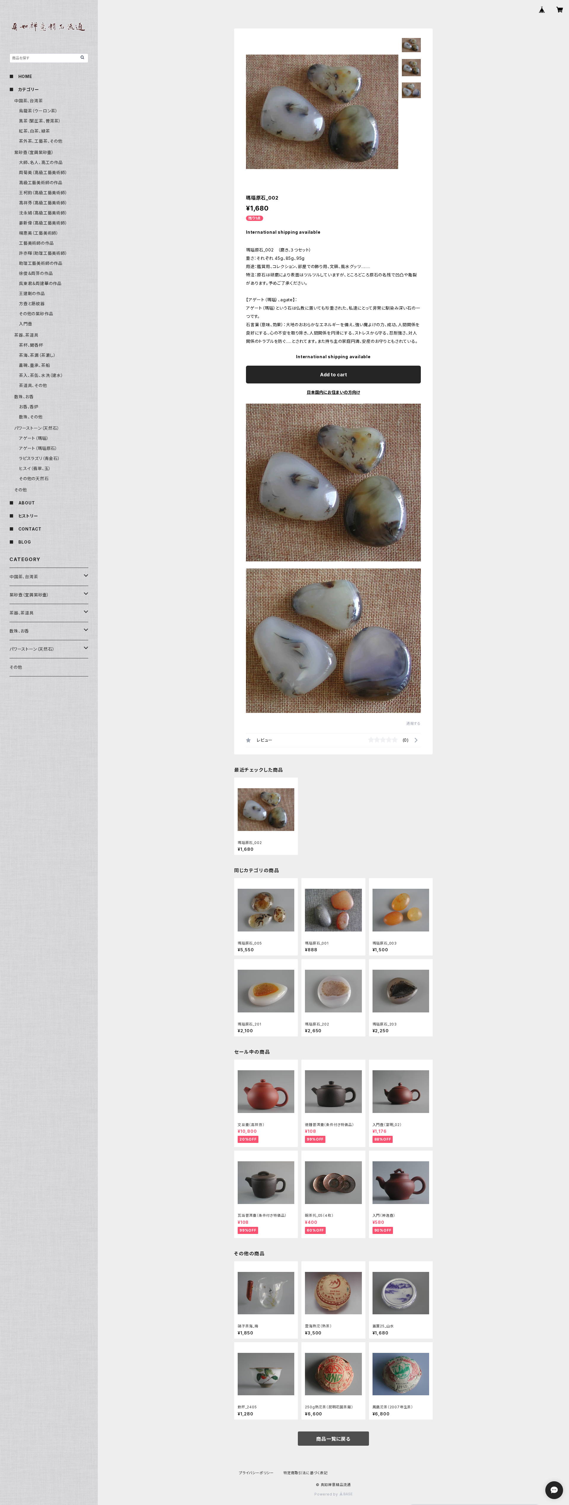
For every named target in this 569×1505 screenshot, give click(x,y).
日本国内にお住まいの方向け (333, 392)
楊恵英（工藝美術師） (39, 232)
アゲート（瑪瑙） (34, 438)
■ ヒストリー (23, 515)
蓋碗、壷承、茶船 (34, 365)
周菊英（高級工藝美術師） (43, 172)
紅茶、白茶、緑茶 (34, 130)
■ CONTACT (25, 528)
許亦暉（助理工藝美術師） (43, 253)
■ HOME (20, 76)
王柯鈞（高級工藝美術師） (43, 192)
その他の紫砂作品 (36, 313)
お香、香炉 (29, 406)
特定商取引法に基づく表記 (305, 1473)
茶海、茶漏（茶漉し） (37, 355)
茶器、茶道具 (26, 334)
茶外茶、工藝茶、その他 (41, 141)
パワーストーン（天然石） (37, 428)
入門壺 (25, 323)
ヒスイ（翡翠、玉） (35, 468)
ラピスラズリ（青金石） (39, 458)
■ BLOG (20, 541)
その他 (20, 489)
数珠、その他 (31, 416)
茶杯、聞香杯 (31, 345)
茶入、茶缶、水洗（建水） (41, 375)
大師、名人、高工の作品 (41, 162)
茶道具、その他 (33, 385)
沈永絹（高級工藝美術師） (43, 212)
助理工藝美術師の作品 (41, 263)
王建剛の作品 (32, 293)
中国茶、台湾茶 (28, 100)
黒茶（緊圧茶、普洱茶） (40, 120)
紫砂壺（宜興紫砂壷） (34, 152)
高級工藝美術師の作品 (41, 182)
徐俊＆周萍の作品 (36, 273)
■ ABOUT (22, 502)
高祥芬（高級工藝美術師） (43, 202)
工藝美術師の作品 (36, 243)
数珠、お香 (24, 396)
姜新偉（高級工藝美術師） (43, 222)
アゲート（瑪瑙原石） (38, 448)
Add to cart (333, 375)
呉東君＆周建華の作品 (40, 283)
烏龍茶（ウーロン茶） (38, 110)
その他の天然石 (34, 478)
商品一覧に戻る (333, 1439)
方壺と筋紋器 (32, 303)
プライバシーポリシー (256, 1473)
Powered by (326, 1494)
